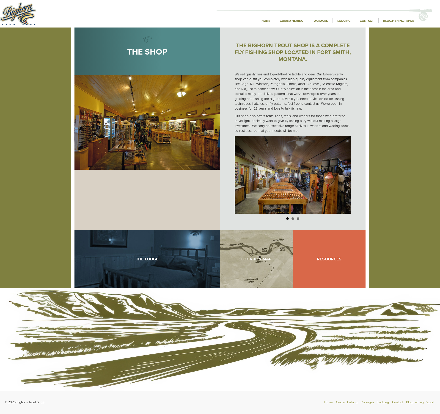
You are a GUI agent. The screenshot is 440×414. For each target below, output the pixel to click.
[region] (293, 175)
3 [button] (298, 218)
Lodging (343, 21)
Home (265, 21)
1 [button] (287, 218)
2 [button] (293, 218)
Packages (320, 21)
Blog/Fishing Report (399, 21)
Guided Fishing (291, 21)
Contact (367, 21)
